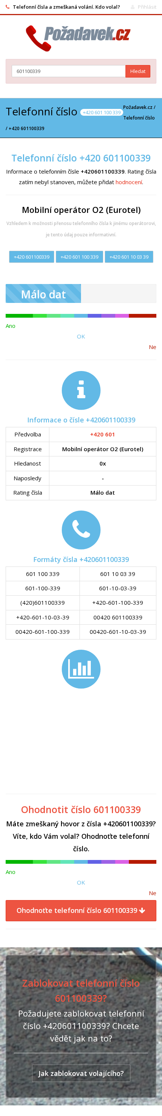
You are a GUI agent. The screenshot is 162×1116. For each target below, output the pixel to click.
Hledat (137, 71)
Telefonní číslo (139, 118)
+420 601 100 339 (79, 256)
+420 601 (102, 434)
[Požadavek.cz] (81, 38)
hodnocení (129, 182)
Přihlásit (147, 6)
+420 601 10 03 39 (129, 256)
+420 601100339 (31, 256)
